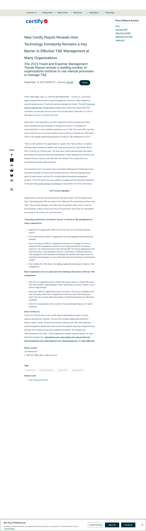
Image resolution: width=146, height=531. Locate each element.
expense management (46, 370)
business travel (30, 370)
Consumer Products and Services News (32, 13)
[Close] (142, 524)
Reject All (112, 525)
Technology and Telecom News (110, 13)
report (67, 180)
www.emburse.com (52, 341)
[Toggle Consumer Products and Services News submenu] (40, 13)
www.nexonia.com (69, 341)
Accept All (128, 525)
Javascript (119, 40)
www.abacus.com (51, 337)
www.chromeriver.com (34, 341)
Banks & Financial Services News (63, 13)
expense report (63, 370)
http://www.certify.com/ (38, 380)
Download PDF (121, 30)
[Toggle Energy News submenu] (55, 13)
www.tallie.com (87, 341)
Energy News (47, 13)
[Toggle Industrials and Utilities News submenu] (102, 13)
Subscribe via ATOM (123, 37)
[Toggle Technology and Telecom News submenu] (118, 13)
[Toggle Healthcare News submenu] (87, 13)
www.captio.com (67, 337)
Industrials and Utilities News (94, 13)
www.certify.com (82, 337)
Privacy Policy (9, 529)
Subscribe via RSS (122, 33)
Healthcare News (79, 13)
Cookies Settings (95, 525)
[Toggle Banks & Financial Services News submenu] (71, 13)
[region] (73, 525)
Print (117, 26)
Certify (70, 82)
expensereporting (77, 370)
